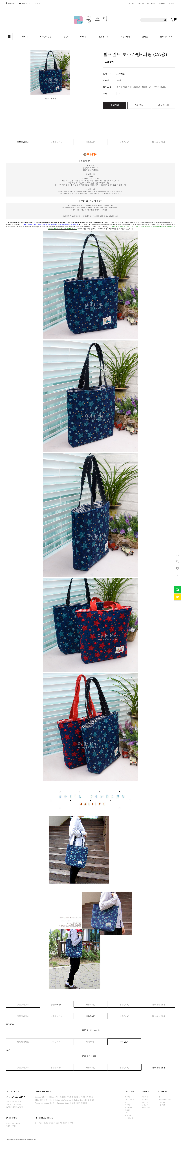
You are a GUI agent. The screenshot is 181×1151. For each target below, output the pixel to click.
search (177, 561)
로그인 (131, 3)
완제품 (145, 36)
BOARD (37, 3)
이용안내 (161, 1102)
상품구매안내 (57, 142)
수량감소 (128, 93)
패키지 (25, 36)
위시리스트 (163, 105)
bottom (177, 582)
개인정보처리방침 (164, 1099)
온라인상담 (146, 1107)
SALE (127, 1113)
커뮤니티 (172, 3)
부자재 (83, 36)
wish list (177, 568)
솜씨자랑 (145, 1099)
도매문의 (145, 1102)
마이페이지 (151, 3)
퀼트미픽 (128, 1115)
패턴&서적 (125, 36)
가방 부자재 (103, 36)
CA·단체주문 (129, 1099)
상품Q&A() (124, 142)
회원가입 (140, 3)
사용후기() (90, 142)
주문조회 (162, 3)
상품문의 (145, 1105)
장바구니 (139, 105)
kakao (177, 597)
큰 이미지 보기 (51, 98)
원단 (66, 36)
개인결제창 (129, 1118)
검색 (165, 20)
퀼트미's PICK (166, 36)
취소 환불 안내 (158, 142)
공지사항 (145, 1097)
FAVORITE (12, 3)
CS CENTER (26, 3)
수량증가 (124, 93)
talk (177, 589)
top (177, 575)
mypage (177, 554)
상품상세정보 (23, 142)
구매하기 (115, 105)
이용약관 (161, 1105)
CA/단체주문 (46, 36)
